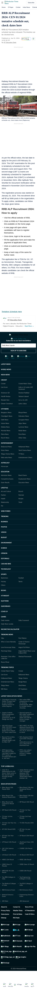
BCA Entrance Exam (26, 898)
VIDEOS (3, 540)
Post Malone (22, 646)
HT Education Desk (10, 42)
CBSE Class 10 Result (27, 872)
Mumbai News (5, 439)
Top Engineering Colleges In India (25, 886)
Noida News (22, 439)
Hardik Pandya (5, 405)
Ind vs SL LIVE (23, 408)
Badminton (4, 586)
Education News (23, 491)
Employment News (24, 487)
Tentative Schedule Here (12, 312)
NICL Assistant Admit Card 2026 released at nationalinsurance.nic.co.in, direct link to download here (27, 749)
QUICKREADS (5, 614)
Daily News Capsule (8, 353)
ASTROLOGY (5, 471)
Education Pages (8, 792)
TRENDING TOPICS (7, 675)
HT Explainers (22, 697)
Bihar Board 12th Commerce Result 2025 (8, 811)
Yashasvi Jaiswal (23, 405)
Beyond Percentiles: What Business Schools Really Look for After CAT (8, 747)
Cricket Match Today (25, 392)
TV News (21, 462)
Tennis (20, 590)
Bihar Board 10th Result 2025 (7, 796)
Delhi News (4, 428)
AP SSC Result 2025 (8, 837)
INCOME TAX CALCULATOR (10, 637)
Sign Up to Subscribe (18, 359)
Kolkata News (5, 435)
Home (4, 7)
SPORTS (3, 582)
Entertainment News (7, 690)
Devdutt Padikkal (23, 401)
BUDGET (4, 546)
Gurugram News (23, 428)
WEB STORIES (5, 519)
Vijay (2, 646)
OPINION (4, 561)
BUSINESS (4, 530)
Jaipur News (22, 431)
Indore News (5, 431)
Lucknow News (23, 435)
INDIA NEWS (5, 383)
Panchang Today (6, 659)
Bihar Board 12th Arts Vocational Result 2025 (26, 797)
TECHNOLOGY (6, 577)
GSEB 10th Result (25, 879)
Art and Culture (6, 500)
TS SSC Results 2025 (27, 831)
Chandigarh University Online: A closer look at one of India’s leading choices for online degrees (9, 711)
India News (26, 7)
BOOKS (3, 599)
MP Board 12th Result (9, 818)
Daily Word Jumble (7, 632)
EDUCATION (5, 480)
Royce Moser (5, 670)
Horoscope (4, 475)
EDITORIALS (5, 567)
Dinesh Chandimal (7, 412)
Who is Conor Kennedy (8, 650)
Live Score (4, 395)
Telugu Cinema (23, 686)
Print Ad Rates (17, 922)
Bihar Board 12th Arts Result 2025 (26, 804)
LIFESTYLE (4, 496)
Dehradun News (23, 424)
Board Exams (22, 483)
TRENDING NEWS (7, 643)
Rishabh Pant (5, 408)
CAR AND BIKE (6, 572)
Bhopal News (22, 421)
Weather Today (18, 919)
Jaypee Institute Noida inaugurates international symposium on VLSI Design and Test (8, 724)
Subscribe (31, 2)
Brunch (20, 500)
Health (3, 507)
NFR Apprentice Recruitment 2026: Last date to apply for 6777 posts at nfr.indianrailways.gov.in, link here (9, 762)
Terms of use (29, 915)
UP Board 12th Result (9, 850)
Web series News (6, 466)
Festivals (21, 503)
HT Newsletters (30, 919)
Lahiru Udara (22, 412)
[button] (2, 2)
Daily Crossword (23, 628)
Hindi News (22, 694)
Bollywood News (6, 455)
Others (3, 593)
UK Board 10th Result (27, 863)
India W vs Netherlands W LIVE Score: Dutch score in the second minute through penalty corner (9, 782)
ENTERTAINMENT (7, 451)
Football (21, 586)
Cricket (18, 7)
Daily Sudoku (5, 628)
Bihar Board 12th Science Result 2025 (8, 804)
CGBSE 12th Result (26, 856)
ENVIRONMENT (6, 551)
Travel (20, 510)
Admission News (6, 483)
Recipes (20, 507)
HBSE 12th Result (8, 868)
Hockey (3, 590)
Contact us (16, 915)
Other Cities (22, 446)
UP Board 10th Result (27, 844)
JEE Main (5, 909)
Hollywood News (23, 455)
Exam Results (5, 491)
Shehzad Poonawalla (24, 665)
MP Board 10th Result (27, 810)
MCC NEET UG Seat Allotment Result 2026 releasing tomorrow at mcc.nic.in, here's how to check (27, 737)
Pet (2, 514)
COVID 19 (4, 620)
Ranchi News (5, 446)
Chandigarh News (6, 424)
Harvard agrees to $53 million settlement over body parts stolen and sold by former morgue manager (27, 725)
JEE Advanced (24, 909)
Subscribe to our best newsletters (18, 349)
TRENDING (4, 524)
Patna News (5, 442)
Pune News (22, 442)
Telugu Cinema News (7, 462)
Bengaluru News (6, 421)
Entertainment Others (25, 466)
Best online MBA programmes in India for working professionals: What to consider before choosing (26, 712)
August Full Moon (24, 655)
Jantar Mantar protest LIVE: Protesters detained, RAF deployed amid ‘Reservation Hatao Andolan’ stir (27, 782)
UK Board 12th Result (9, 863)
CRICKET (4, 388)
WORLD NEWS (6, 378)
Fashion (3, 503)
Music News (5, 458)
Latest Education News (11, 704)
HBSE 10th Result (25, 868)
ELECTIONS (5, 609)
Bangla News (22, 690)
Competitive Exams (7, 487)
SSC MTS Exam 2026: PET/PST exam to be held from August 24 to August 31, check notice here (9, 737)
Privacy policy (5, 919)
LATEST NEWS (6, 372)
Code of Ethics (29, 922)
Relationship (5, 510)
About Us (4, 915)
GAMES (3, 625)
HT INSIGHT (5, 604)
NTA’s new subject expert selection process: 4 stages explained (25, 760)
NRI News (4, 697)
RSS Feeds (16, 926)
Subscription (5, 922)
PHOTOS (4, 535)
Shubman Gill (5, 401)
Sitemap (3, 926)
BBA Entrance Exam (8, 898)
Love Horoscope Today (8, 655)
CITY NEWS (5, 417)
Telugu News (5, 694)
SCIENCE (4, 556)
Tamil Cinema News (24, 458)
